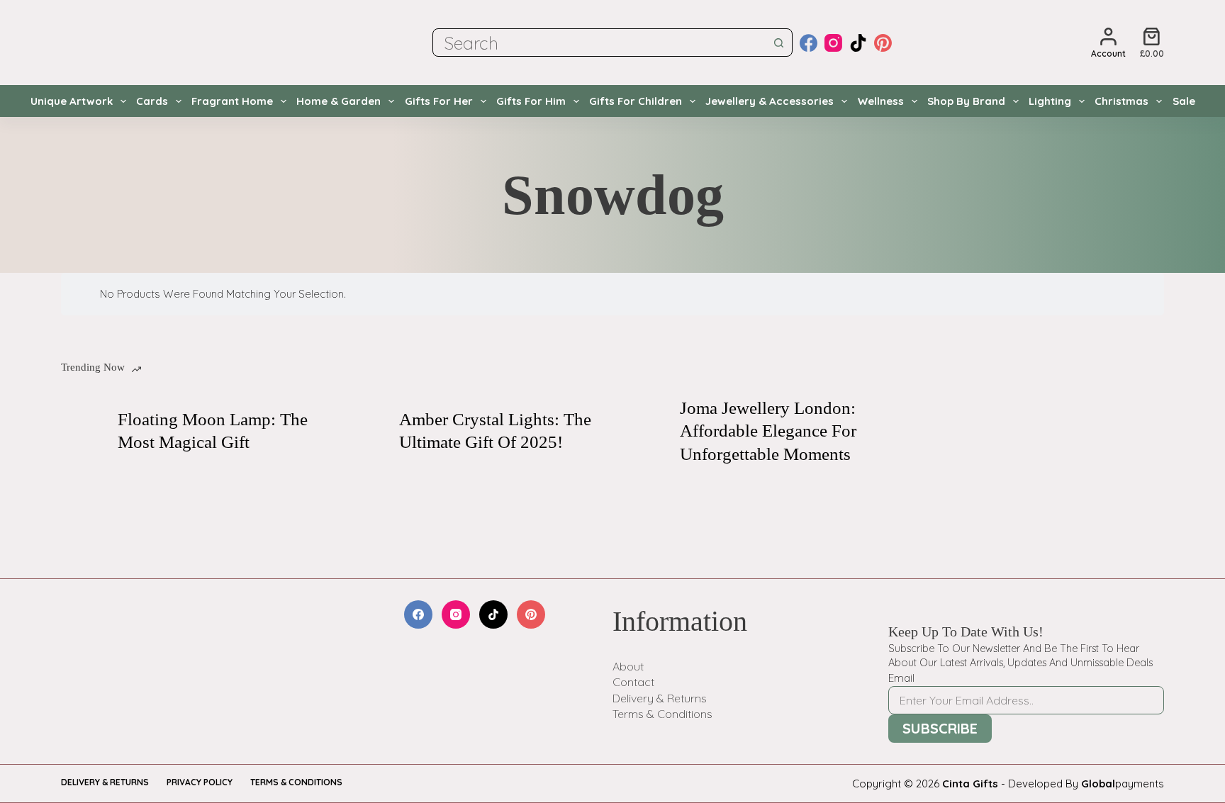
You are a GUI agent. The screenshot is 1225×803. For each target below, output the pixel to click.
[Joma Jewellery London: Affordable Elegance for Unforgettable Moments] (644, 431)
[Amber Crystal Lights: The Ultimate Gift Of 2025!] (363, 431)
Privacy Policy (200, 782)
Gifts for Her (439, 101)
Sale (1184, 101)
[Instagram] (833, 43)
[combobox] (599, 42)
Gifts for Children (635, 101)
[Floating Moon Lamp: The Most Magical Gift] (82, 431)
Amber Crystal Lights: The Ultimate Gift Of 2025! (495, 431)
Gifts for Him (531, 101)
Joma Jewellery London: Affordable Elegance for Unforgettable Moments (768, 431)
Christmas (1121, 101)
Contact (633, 682)
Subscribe (940, 728)
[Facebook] (808, 43)
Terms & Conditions (662, 714)
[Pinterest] (883, 43)
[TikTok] (858, 43)
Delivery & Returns (659, 698)
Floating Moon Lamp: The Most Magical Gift (213, 431)
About (628, 666)
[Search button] (778, 42)
